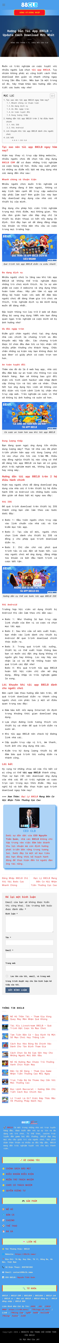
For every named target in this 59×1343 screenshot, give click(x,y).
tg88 (28, 1312)
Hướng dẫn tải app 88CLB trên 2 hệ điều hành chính (29, 120)
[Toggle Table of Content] (51, 95)
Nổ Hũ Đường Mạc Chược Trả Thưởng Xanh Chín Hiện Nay (32, 1063)
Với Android (17, 127)
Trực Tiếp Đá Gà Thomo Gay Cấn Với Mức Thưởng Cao (33, 1081)
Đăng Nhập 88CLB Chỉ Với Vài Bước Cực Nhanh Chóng (15, 881)
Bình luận (11, 913)
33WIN (47, 1306)
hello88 (44, 1312)
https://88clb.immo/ (25, 1254)
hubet (15, 1315)
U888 (33, 1306)
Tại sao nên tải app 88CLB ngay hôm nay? (27, 100)
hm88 (35, 1312)
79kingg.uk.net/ (41, 1309)
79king (5, 1315)
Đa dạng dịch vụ (19, 106)
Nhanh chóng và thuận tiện (25, 103)
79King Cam (17, 1312)
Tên (8, 937)
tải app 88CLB (41, 69)
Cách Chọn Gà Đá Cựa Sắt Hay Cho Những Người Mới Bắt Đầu (31, 1054)
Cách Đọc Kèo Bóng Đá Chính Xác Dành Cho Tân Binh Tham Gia (30, 1045)
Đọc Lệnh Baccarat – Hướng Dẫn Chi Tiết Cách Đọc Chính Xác (33, 1090)
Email (9, 950)
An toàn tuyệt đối (20, 112)
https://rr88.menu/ (18, 1309)
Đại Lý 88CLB (29, 796)
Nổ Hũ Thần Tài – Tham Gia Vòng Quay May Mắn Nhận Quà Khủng (30, 1017)
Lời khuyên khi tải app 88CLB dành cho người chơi (29, 132)
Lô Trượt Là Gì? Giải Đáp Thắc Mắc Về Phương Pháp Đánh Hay (33, 1099)
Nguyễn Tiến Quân (26, 1277)
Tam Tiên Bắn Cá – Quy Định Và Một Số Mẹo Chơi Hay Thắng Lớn (33, 1036)
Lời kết (10, 137)
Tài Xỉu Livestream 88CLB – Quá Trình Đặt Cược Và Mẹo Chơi (30, 1026)
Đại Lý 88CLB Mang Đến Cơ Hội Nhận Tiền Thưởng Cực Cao (44, 881)
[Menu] (3, 4)
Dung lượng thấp (19, 115)
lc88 (23, 1315)
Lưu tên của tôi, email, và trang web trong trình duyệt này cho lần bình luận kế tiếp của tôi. (28, 980)
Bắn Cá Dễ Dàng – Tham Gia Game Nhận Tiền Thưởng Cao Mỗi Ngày (30, 1072)
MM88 (4, 1309)
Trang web (10, 963)
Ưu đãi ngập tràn (20, 109)
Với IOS (15, 124)
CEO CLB (44, 43)
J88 (40, 1306)
